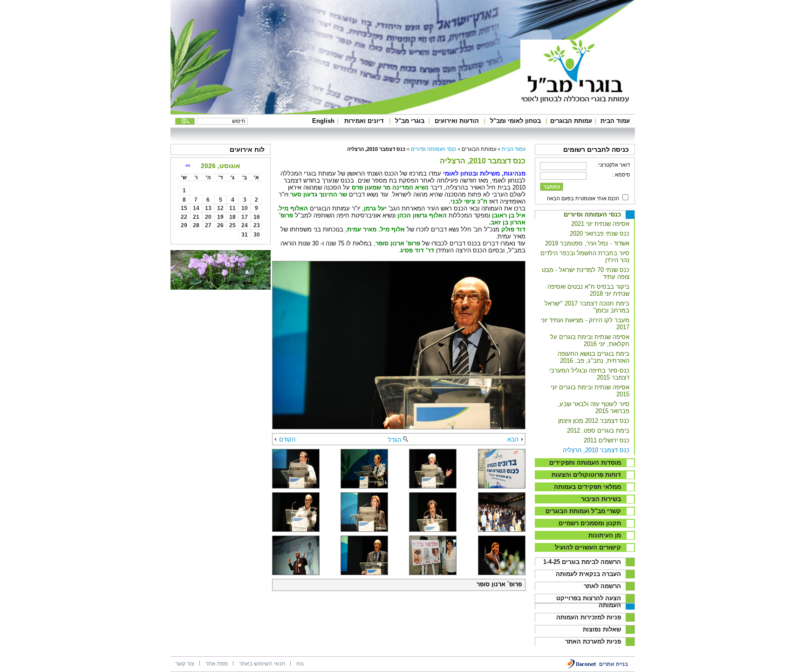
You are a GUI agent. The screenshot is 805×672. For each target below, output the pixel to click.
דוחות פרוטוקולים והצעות (586, 474)
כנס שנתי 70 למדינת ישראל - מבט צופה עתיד (585, 273)
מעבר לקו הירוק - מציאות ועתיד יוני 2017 (585, 324)
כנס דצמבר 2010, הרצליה (596, 450)
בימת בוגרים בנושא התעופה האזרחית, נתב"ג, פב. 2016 (593, 357)
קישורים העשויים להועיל (588, 547)
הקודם (287, 439)
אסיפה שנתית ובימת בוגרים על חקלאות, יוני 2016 (589, 340)
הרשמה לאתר (602, 586)
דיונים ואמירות (364, 120)
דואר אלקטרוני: (613, 165)
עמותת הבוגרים (571, 120)
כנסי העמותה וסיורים (592, 214)
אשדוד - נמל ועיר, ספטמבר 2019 (587, 243)
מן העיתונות (604, 535)
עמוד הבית (615, 120)
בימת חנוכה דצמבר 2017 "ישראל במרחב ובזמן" (587, 307)
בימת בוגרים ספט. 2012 (598, 430)
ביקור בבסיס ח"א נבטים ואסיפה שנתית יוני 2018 (588, 290)
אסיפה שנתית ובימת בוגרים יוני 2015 (590, 391)
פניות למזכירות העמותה (588, 617)
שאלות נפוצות (602, 629)
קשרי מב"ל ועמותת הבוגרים (583, 511)
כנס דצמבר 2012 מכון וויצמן (593, 420)
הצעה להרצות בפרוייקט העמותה (588, 602)
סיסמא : (621, 174)
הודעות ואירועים (457, 120)
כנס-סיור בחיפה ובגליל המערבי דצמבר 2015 (589, 374)
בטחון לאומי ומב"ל (515, 120)
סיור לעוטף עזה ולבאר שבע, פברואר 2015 (593, 407)
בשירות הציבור (601, 499)
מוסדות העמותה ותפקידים (585, 462)
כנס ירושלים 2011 (606, 440)
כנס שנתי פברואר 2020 (599, 233)
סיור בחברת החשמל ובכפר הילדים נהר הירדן (584, 257)
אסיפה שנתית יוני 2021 (600, 223)
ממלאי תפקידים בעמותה (587, 486)
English (323, 120)
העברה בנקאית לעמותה (588, 573)
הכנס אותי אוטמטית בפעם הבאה (583, 198)
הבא (512, 439)
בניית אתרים (613, 664)
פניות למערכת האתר (593, 641)
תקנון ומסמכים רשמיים (590, 523)
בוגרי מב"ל (409, 120)
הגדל (394, 439)
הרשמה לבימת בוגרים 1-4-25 (582, 561)
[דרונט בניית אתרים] (582, 667)
